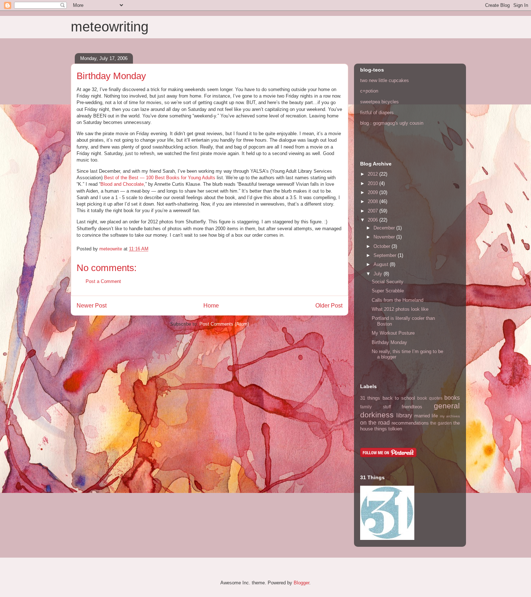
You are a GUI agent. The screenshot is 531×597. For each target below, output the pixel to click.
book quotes (429, 398)
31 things (370, 398)
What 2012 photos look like (400, 309)
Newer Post (92, 305)
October (383, 246)
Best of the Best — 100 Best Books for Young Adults (159, 177)
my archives (450, 416)
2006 (373, 220)
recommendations (410, 423)
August (382, 264)
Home (211, 305)
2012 (373, 174)
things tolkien (388, 428)
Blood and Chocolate (122, 184)
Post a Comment (103, 281)
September (386, 255)
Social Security (387, 281)
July (379, 273)
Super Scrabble (388, 290)
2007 (373, 211)
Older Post (328, 305)
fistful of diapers (377, 112)
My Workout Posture (393, 333)
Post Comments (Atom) (224, 324)
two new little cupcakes (384, 80)
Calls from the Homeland (397, 300)
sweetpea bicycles (379, 101)
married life (426, 415)
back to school (399, 398)
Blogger (301, 582)
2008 (373, 201)
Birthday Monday (389, 342)
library (404, 415)
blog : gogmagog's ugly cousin (391, 123)
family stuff (375, 406)
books (452, 398)
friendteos (412, 406)
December (385, 228)
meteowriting (109, 26)
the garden (441, 423)
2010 (373, 183)
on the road (375, 423)
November (385, 237)
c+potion (369, 91)
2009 (373, 192)
